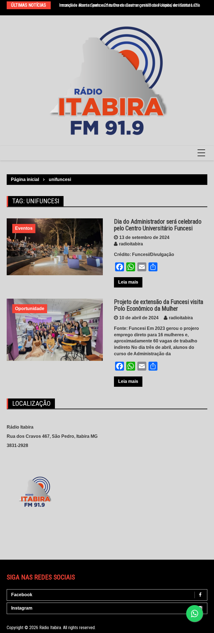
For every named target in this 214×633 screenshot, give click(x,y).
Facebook (21, 594)
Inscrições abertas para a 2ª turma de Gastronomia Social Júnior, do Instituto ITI (128, 5)
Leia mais (128, 282)
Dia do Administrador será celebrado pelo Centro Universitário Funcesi (157, 225)
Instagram (21, 608)
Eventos (24, 228)
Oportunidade (29, 308)
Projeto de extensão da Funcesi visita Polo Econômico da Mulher (158, 305)
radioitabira (131, 243)
